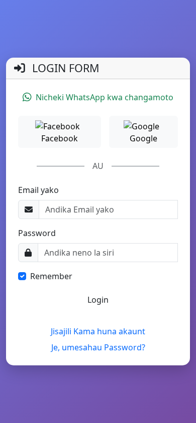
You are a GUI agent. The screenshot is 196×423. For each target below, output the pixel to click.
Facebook (59, 138)
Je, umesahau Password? (98, 347)
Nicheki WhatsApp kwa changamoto (104, 97)
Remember (51, 276)
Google (143, 138)
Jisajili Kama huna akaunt (98, 331)
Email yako (38, 189)
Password (37, 233)
